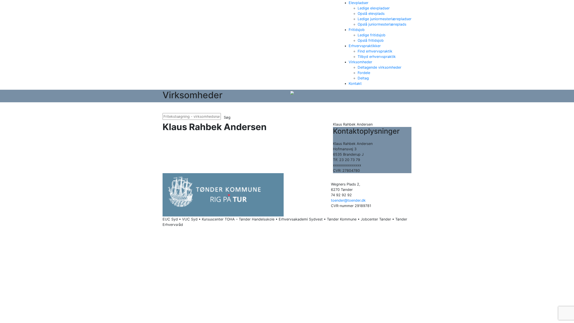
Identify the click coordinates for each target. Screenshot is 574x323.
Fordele (364, 72)
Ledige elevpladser (374, 8)
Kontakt (355, 83)
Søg (227, 117)
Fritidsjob (357, 29)
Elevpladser (358, 2)
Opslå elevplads (371, 13)
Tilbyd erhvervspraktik (377, 56)
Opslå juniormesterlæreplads (382, 24)
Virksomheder (360, 62)
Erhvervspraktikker (365, 46)
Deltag (363, 78)
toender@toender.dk (348, 200)
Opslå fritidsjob (371, 40)
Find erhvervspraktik (375, 51)
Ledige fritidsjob (371, 35)
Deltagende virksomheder (379, 67)
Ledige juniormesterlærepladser (384, 19)
